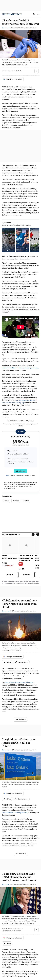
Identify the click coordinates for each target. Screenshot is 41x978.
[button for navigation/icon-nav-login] (34, 14)
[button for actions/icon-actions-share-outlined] (36, 71)
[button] (34, 14)
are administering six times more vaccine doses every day (19, 401)
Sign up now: (5, 28)
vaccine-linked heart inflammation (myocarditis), (20, 368)
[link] (12, 14)
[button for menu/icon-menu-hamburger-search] (38, 14)
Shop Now (9, 574)
